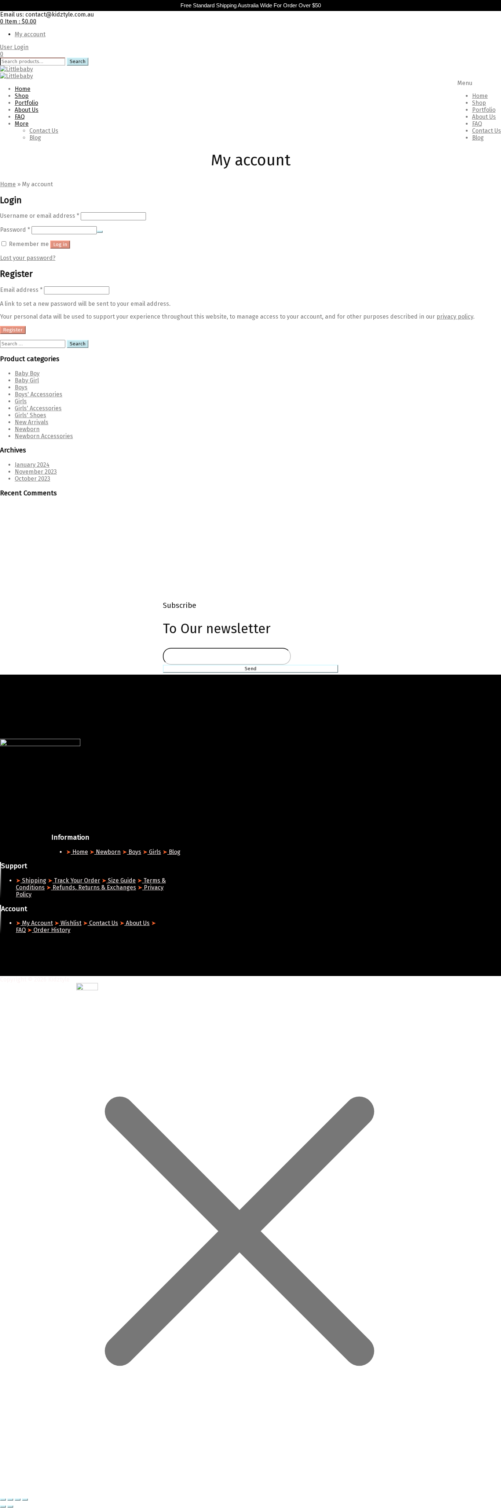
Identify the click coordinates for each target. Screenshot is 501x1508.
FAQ (477, 123)
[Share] (18, 1499)
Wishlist (70, 923)
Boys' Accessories (38, 394)
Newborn (27, 429)
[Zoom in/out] (3, 1499)
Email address (21, 289)
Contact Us (486, 130)
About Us (484, 116)
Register (13, 330)
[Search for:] (33, 343)
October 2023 (32, 478)
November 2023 (36, 471)
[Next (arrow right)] (10, 1506)
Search (77, 62)
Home (480, 95)
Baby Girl (27, 380)
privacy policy (454, 316)
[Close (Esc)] (25, 1499)
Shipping (33, 880)
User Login (14, 47)
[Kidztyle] (16, 69)
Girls (21, 401)
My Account (37, 923)
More (22, 123)
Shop (479, 102)
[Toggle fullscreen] (10, 1499)
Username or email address (39, 215)
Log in (60, 244)
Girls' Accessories (38, 408)
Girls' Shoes (30, 415)
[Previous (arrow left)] (3, 1506)
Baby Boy (27, 373)
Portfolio (483, 109)
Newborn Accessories (44, 436)
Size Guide (121, 880)
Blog (478, 137)
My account (30, 34)
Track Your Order (76, 880)
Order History (51, 930)
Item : (18, 21)
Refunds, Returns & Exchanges (93, 887)
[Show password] (100, 232)
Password (15, 229)
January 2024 (32, 464)
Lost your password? (27, 257)
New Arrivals (31, 422)
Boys (21, 387)
